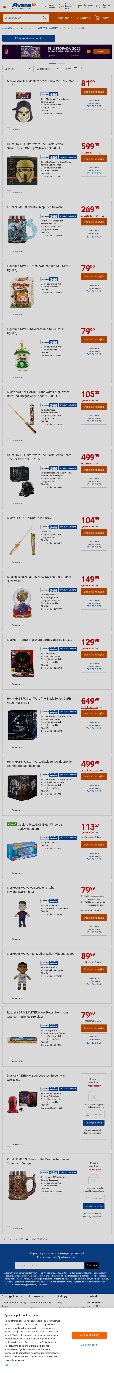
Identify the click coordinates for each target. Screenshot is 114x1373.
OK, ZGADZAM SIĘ (89, 1335)
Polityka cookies (11, 1365)
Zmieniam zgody (89, 1344)
